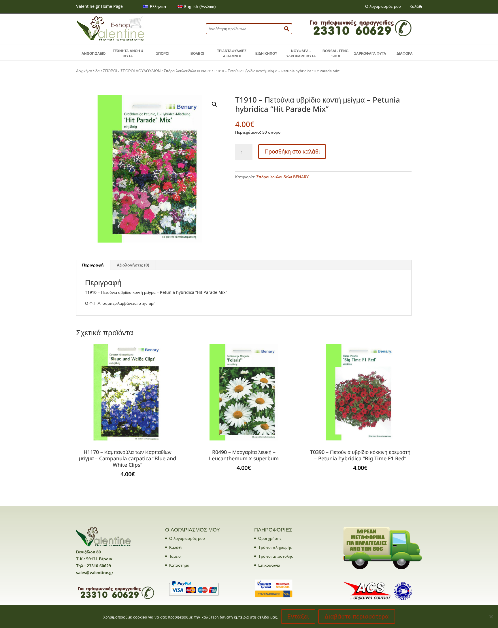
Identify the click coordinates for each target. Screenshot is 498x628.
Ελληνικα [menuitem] (158, 6)
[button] (214, 104)
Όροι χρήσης (270, 538)
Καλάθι (416, 6)
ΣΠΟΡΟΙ (162, 54)
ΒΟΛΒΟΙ (197, 54)
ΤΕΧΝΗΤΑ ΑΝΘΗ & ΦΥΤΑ (128, 53)
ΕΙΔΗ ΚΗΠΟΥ (266, 54)
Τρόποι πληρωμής (275, 547)
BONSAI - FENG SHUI (335, 53)
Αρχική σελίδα (88, 70)
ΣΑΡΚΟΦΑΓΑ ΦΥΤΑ (370, 54)
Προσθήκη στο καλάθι (292, 151)
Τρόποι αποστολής (275, 556)
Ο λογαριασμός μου (383, 6)
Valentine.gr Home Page (99, 6)
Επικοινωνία (269, 565)
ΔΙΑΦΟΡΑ (405, 54)
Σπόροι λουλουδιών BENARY (187, 70)
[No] (491, 616)
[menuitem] (154, 6)
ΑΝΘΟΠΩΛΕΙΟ (93, 54)
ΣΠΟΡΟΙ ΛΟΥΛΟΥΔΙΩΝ (140, 70)
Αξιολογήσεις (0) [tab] (133, 265)
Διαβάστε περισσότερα (357, 616)
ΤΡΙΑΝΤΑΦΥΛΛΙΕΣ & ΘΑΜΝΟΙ (231, 53)
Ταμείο (175, 556)
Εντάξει (298, 616)
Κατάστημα (179, 565)
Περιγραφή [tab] (93, 265)
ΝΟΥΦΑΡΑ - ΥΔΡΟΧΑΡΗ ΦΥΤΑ (301, 53)
